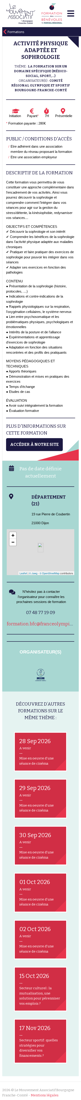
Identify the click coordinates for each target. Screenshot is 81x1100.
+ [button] (12, 535)
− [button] (12, 542)
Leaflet (23, 573)
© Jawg (33, 573)
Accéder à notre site (34, 444)
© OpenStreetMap (49, 573)
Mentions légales (44, 1095)
